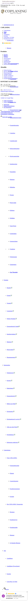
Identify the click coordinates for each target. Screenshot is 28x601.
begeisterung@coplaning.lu (7, 91)
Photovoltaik (10, 349)
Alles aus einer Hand (12, 427)
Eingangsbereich (11, 396)
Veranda (9, 303)
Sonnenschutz (7, 61)
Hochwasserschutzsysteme (10, 64)
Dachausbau (10, 411)
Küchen (9, 380)
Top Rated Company (9, 45)
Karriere (6, 36)
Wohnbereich (10, 372)
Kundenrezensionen (9, 38)
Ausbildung (6, 34)
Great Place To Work (9, 37)
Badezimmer (10, 388)
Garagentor (10, 311)
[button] (27, 592)
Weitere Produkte (11, 318)
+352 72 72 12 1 (7, 90)
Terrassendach (7, 58)
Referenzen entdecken (12, 442)
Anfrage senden (8, 74)
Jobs (5, 33)
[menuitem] (15, 164)
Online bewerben (8, 77)
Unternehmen (7, 30)
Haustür (9, 287)
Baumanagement (11, 357)
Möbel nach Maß (11, 403)
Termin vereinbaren (8, 75)
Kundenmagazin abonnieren (11, 78)
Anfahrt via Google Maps (7, 98)
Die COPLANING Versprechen (15, 504)
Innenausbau (7, 62)
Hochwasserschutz (8, 71)
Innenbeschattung (11, 334)
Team (5, 31)
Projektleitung (10, 434)
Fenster (9, 295)
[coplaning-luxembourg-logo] (14, 16)
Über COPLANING (12, 458)
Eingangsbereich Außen (13, 326)
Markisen (9, 342)
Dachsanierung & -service (13, 419)
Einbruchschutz (7, 70)
